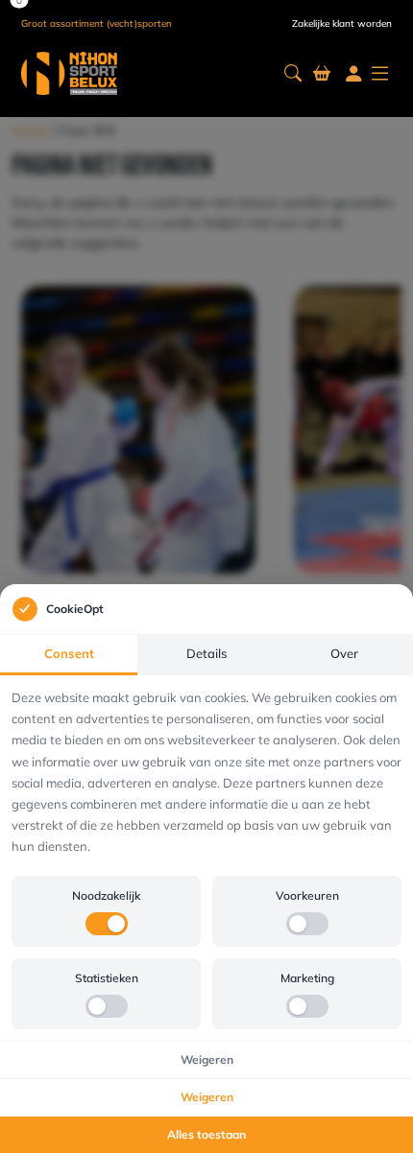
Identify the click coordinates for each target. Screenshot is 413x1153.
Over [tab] (344, 653)
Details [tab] (206, 653)
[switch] (106, 923)
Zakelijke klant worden (342, 23)
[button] (293, 73)
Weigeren (207, 1059)
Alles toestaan (206, 1134)
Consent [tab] (69, 653)
